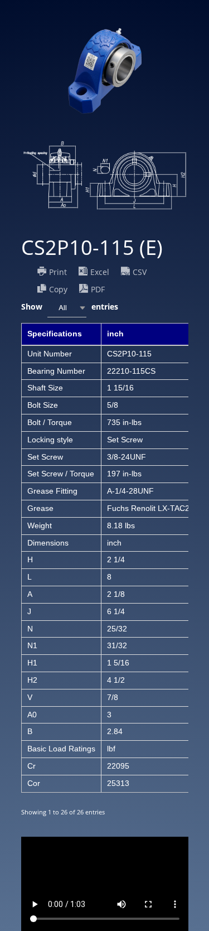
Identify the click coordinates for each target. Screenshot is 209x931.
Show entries (69, 306)
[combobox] (66, 307)
